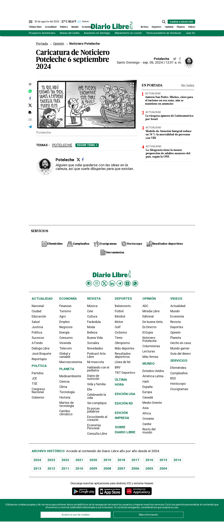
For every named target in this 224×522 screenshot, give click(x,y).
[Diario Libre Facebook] (89, 283)
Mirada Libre (151, 311)
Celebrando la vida (96, 396)
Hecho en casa (180, 343)
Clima (63, 387)
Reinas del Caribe (69, 33)
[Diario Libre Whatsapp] (135, 283)
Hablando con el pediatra (98, 369)
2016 (149, 460)
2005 (149, 468)
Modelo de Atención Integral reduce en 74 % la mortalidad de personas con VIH (168, 134)
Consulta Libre (97, 433)
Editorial (148, 316)
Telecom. (65, 348)
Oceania (148, 418)
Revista (144, 27)
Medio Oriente (152, 402)
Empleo (64, 322)
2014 (177, 460)
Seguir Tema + (87, 145)
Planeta (181, 27)
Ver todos (187, 85)
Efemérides (178, 368)
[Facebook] (83, 159)
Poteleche (62, 145)
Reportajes (39, 359)
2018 (121, 460)
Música (92, 306)
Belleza (92, 332)
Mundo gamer (180, 348)
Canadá (147, 397)
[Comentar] (30, 112)
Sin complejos (97, 403)
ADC (145, 306)
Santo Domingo (128, 62)
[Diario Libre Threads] (127, 283)
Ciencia (64, 381)
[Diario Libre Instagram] (96, 283)
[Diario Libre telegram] (120, 283)
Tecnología (67, 392)
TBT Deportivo (125, 372)
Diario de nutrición (93, 377)
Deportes (156, 27)
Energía (64, 332)
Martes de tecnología (66, 404)
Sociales (93, 343)
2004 (163, 468)
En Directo (149, 327)
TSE (34, 383)
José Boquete (41, 353)
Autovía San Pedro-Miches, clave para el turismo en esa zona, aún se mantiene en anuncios (169, 100)
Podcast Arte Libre (96, 355)
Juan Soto (192, 33)
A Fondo (37, 343)
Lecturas (148, 351)
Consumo (66, 338)
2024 (37, 460)
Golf (118, 327)
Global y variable (64, 355)
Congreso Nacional (38, 390)
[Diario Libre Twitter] (104, 283)
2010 (79, 468)
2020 (93, 460)
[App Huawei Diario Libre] (138, 491)
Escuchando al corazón (97, 418)
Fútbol (119, 311)
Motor (119, 322)
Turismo (65, 311)
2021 (79, 460)
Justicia (37, 327)
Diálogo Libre (41, 348)
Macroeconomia (70, 362)
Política (64, 27)
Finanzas (65, 306)
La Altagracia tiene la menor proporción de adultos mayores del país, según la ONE (168, 153)
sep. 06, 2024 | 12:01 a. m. (162, 62)
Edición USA (125, 394)
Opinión (169, 27)
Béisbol (120, 316)
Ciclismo (121, 332)
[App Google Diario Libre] (84, 491)
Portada (42, 44)
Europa (147, 392)
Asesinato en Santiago (97, 33)
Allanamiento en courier (128, 33)
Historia (64, 397)
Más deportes (124, 348)
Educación (39, 316)
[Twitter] (78, 159)
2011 (65, 468)
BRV (117, 367)
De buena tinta (152, 322)
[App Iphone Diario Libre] (110, 491)
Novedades (95, 348)
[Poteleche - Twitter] (174, 59)
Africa (146, 413)
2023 (51, 460)
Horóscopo (178, 383)
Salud (36, 322)
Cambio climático (65, 412)
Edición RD (124, 403)
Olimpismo (122, 343)
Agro (62, 316)
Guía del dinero (180, 353)
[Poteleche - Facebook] (180, 59)
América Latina (152, 376)
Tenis (118, 338)
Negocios (66, 327)
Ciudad (36, 311)
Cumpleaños (179, 373)
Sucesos (38, 338)
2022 (65, 460)
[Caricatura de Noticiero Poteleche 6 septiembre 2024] (30, 91)
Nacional (38, 306)
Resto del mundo (149, 431)
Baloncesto (123, 306)
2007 (121, 468)
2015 (163, 460)
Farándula (94, 322)
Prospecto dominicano (42, 33)
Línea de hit (123, 362)
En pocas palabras (93, 410)
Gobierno (38, 397)
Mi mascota (95, 362)
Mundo (75, 27)
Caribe (146, 424)
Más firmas (150, 357)
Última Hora (35, 27)
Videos (191, 27)
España (147, 387)
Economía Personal (94, 427)
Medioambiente (70, 376)
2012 (51, 468)
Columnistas (151, 346)
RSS (173, 378)
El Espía (147, 332)
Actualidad (51, 27)
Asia (145, 408)
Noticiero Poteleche (149, 339)
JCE (34, 378)
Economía (87, 27)
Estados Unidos (153, 371)
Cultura (92, 316)
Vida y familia (96, 384)
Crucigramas (179, 389)
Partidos (38, 373)
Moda (91, 327)
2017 (135, 460)
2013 (37, 468)
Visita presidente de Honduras (163, 33)
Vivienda (65, 343)
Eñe (89, 389)
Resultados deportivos (123, 355)
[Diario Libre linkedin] (112, 283)
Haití (145, 381)
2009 (93, 468)
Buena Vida (95, 338)
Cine (90, 311)
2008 (107, 468)
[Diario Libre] (112, 25)
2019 (107, 460)
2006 (135, 468)
